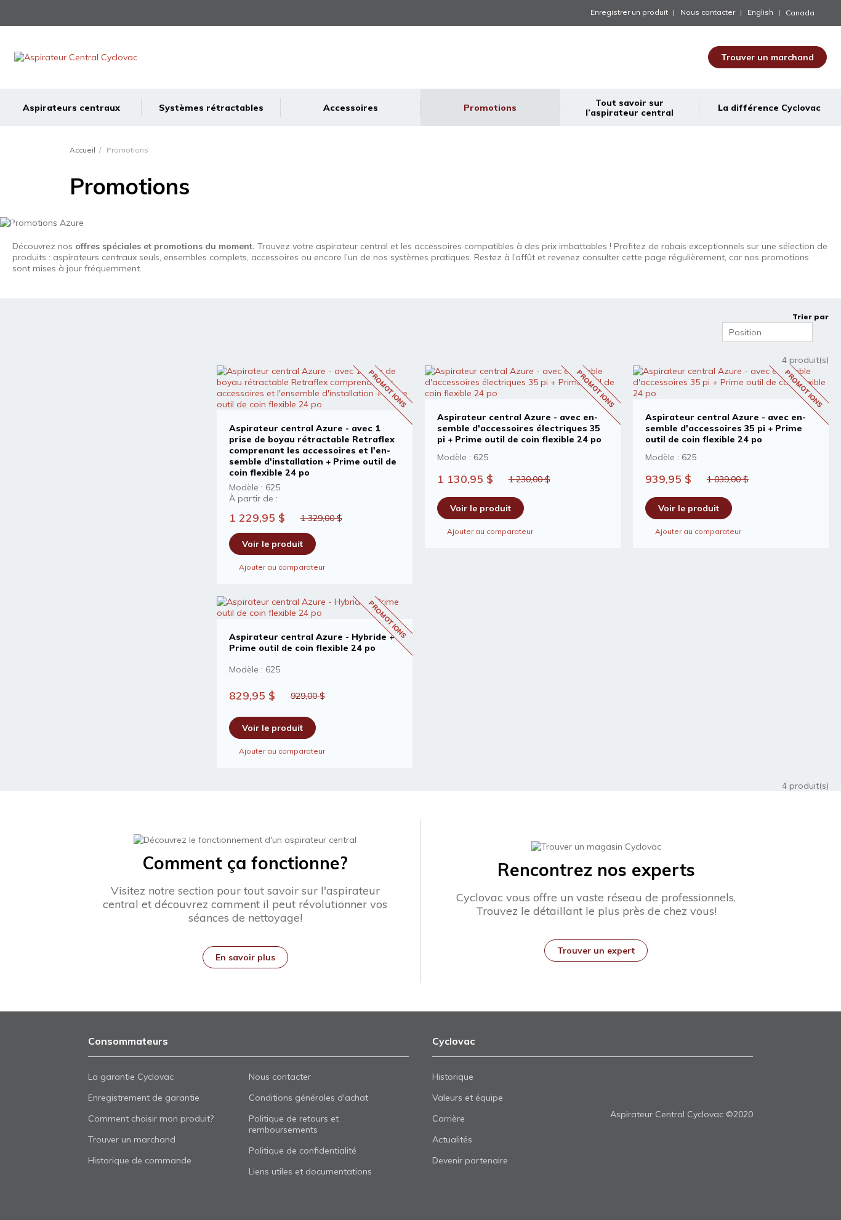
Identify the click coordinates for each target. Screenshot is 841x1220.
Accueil (82, 149)
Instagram (659, 1090)
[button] (812, 13)
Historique (452, 1076)
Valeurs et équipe (467, 1097)
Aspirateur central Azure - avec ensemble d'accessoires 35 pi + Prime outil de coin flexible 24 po (725, 428)
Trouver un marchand (767, 57)
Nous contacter (707, 12)
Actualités (452, 1139)
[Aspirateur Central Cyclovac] (115, 57)
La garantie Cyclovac (131, 1076)
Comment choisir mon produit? (151, 1118)
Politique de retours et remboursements (294, 1124)
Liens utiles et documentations (310, 1171)
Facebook (618, 1090)
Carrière (448, 1118)
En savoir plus (245, 957)
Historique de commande (139, 1160)
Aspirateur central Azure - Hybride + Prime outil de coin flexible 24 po (311, 642)
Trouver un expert (596, 950)
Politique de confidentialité (302, 1150)
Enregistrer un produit (629, 12)
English (760, 12)
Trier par (810, 316)
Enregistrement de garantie (143, 1097)
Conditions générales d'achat (308, 1097)
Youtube (638, 1090)
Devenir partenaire (470, 1160)
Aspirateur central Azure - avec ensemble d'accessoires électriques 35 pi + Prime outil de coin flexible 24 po (519, 428)
